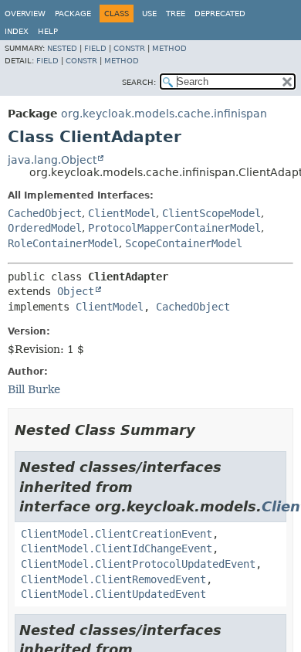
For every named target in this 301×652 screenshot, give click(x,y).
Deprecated (219, 13)
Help (48, 31)
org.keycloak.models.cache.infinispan (164, 113)
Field (95, 48)
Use (149, 13)
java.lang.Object (52, 160)
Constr (129, 48)
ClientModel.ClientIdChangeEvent (116, 548)
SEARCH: (139, 82)
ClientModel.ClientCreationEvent (116, 534)
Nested (62, 48)
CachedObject (45, 213)
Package (73, 13)
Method (169, 48)
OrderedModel (45, 228)
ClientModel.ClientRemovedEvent (113, 579)
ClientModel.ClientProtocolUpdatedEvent (138, 564)
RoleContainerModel (63, 243)
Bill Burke (34, 389)
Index (17, 31)
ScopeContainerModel (183, 243)
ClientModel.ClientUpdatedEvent (113, 594)
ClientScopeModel (211, 213)
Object (75, 291)
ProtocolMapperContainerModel (174, 228)
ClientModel (122, 213)
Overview (25, 13)
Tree (175, 13)
